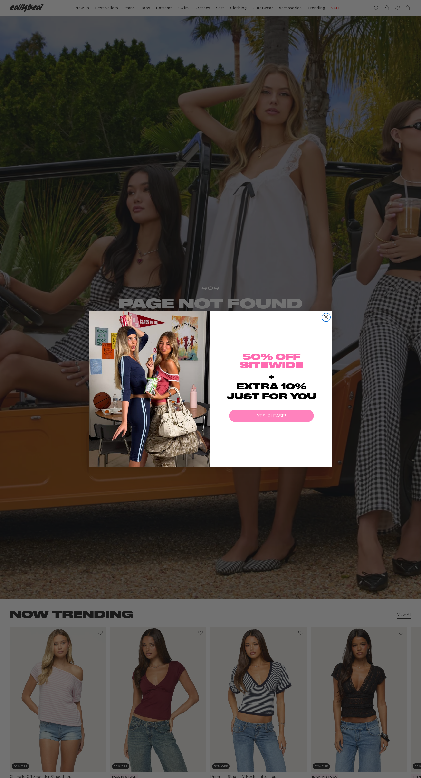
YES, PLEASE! (271, 415)
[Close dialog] (326, 317)
